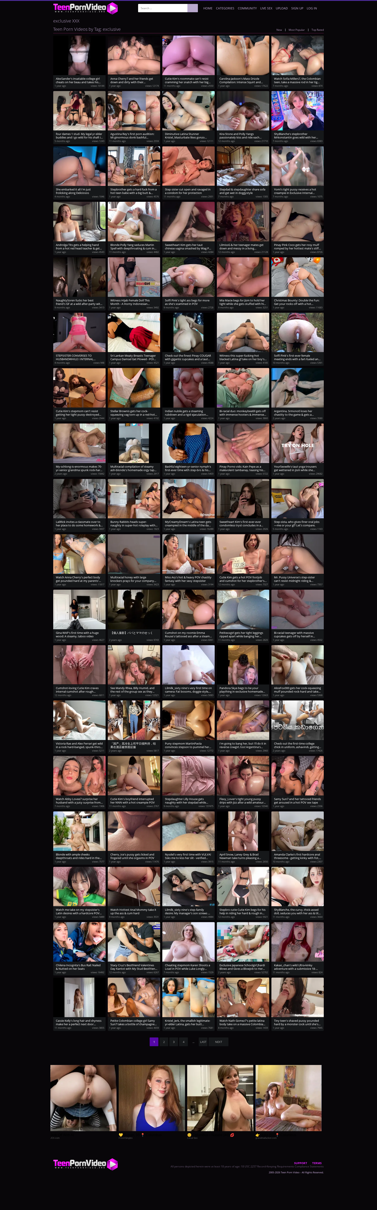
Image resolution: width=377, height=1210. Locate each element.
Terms (317, 1163)
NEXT (218, 1042)
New (279, 30)
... (193, 1042)
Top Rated (318, 30)
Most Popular (297, 30)
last (203, 1042)
